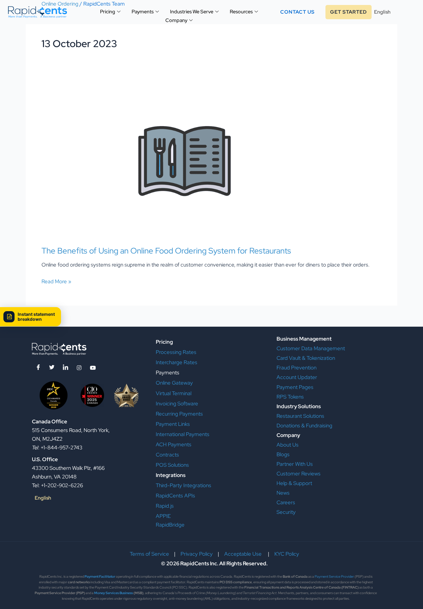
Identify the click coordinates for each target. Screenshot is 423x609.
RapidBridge (170, 524)
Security (286, 512)
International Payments (182, 434)
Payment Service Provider (334, 576)
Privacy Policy (197, 553)
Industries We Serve (191, 11)
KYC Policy (286, 553)
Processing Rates (176, 352)
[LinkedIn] (65, 367)
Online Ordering (59, 3)
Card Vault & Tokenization (306, 358)
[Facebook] (38, 367)
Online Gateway (174, 382)
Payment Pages (295, 387)
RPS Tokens (290, 396)
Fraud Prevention (296, 367)
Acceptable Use (243, 553)
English (382, 12)
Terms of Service (149, 553)
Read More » (56, 281)
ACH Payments (173, 444)
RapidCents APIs (175, 495)
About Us (288, 444)
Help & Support (294, 483)
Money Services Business (113, 593)
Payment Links (173, 424)
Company (176, 20)
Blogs (283, 454)
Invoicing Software (177, 403)
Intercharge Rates (176, 362)
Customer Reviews (299, 473)
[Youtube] (92, 367)
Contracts (167, 454)
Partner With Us (295, 464)
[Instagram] (79, 367)
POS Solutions (172, 464)
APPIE (163, 516)
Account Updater (297, 377)
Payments (143, 11)
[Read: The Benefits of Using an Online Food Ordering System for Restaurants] (184, 160)
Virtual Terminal (173, 393)
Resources (241, 11)
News (283, 492)
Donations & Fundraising (304, 425)
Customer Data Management (311, 348)
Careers (286, 502)
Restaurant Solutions (300, 416)
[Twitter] (51, 367)
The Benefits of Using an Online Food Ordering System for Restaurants (166, 250)
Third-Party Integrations (183, 485)
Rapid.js (165, 505)
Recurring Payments (179, 413)
